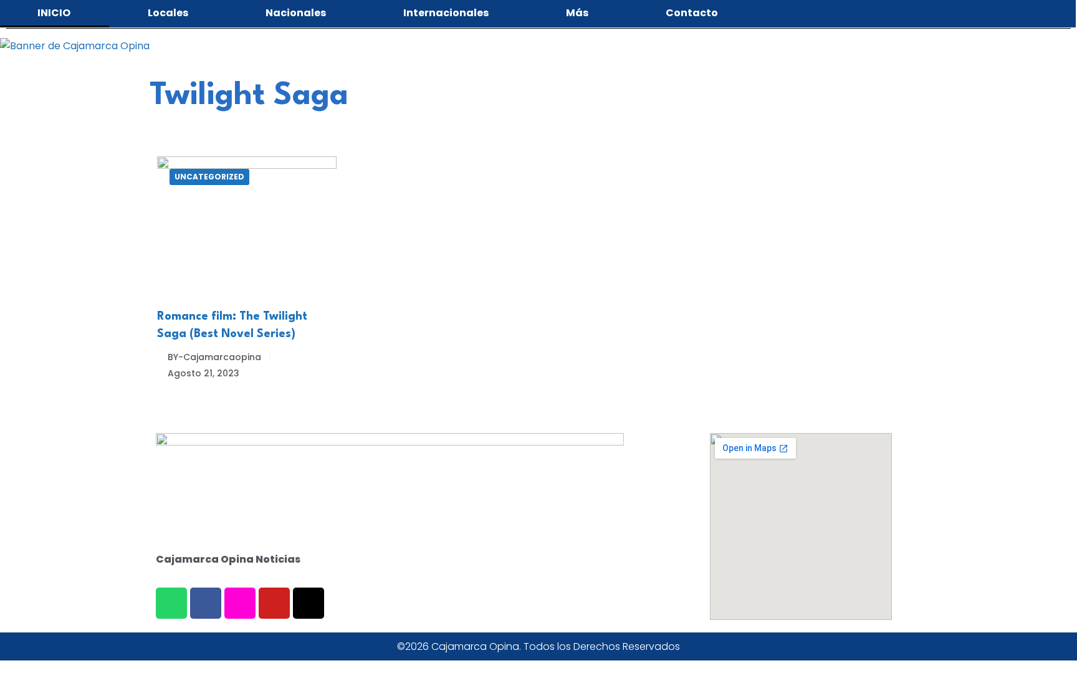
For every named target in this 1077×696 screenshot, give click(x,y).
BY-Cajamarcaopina (214, 357)
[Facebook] (205, 603)
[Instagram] (240, 603)
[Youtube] (274, 603)
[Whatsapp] (171, 603)
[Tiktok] (308, 603)
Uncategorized (209, 176)
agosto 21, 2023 (203, 373)
